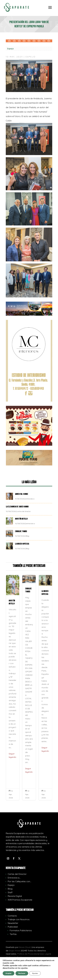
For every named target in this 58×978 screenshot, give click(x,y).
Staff (10, 892)
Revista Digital (15, 896)
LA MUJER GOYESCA (22, 544)
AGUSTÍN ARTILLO (21, 518)
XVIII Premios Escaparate (20, 899)
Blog (27, 536)
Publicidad (13, 926)
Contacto (12, 915)
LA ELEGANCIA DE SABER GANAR (17, 506)
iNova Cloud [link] (24, 947)
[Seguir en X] (19, 858)
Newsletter (13, 923)
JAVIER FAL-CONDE (21, 494)
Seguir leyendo (12, 770)
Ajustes (35, 973)
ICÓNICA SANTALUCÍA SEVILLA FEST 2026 (45, 687)
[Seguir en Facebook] (13, 858)
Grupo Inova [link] (15, 950)
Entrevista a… (14, 877)
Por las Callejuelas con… (19, 881)
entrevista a (29, 499)
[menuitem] (50, 9)
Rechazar (21, 973)
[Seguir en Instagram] (8, 858)
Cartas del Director (17, 874)
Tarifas (13, 934)
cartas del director (24, 511)
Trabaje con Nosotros (19, 919)
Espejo (10, 48)
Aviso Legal (44, 954)
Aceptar (8, 973)
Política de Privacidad (27, 954)
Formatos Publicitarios (21, 930)
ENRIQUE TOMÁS (21, 531)
